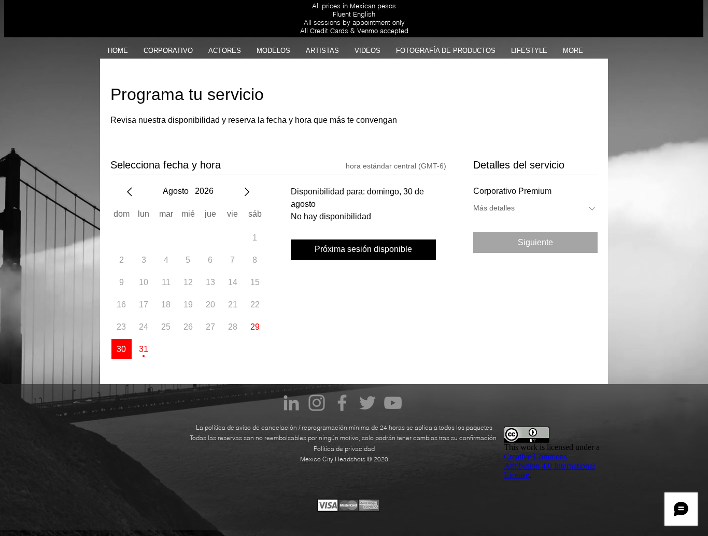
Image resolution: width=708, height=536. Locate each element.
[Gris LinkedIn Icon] (291, 403)
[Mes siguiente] (246, 192)
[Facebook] (342, 403)
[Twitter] (367, 403)
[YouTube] (393, 403)
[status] (396, 166)
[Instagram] (317, 403)
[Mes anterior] (129, 192)
